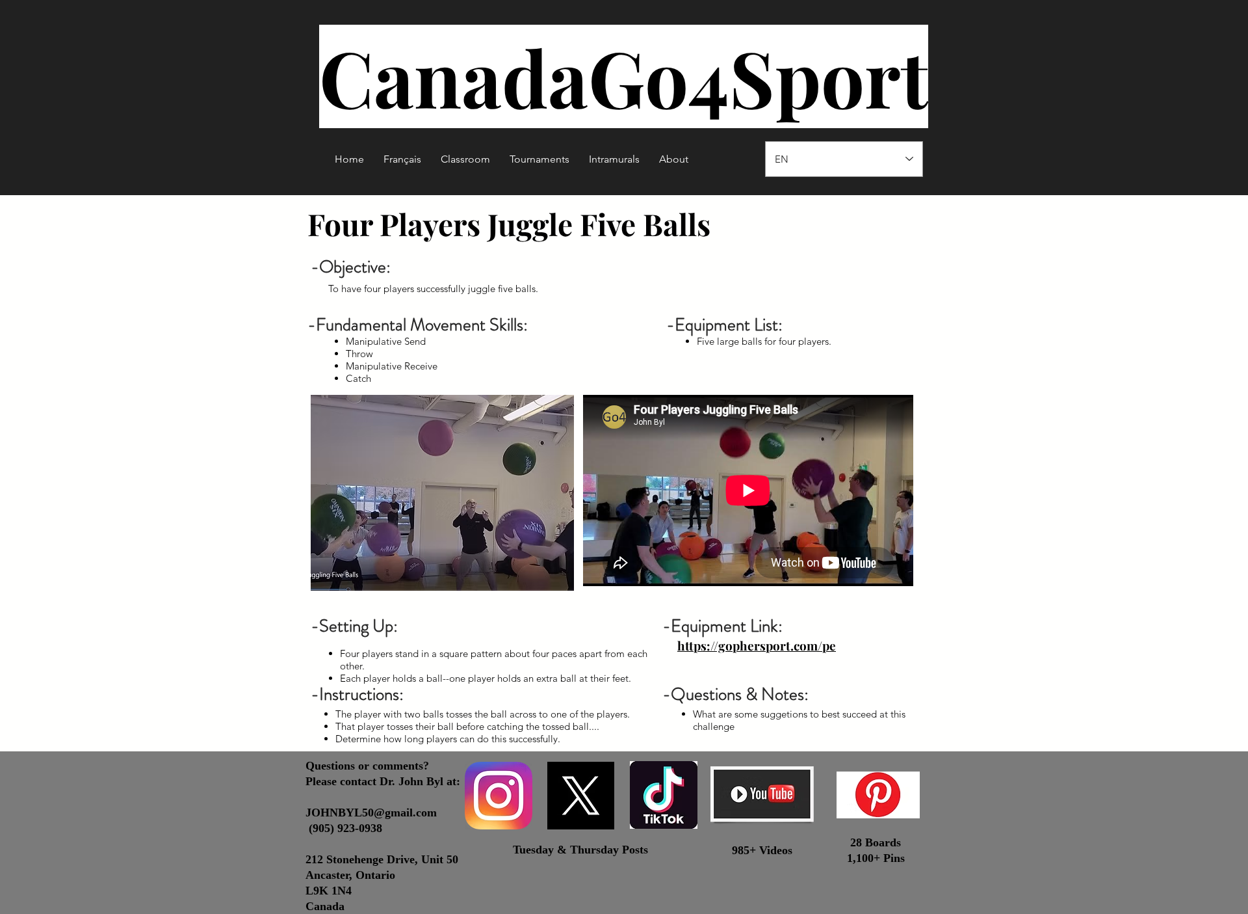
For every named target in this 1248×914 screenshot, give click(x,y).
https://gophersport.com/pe (756, 645)
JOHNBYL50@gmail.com (371, 812)
